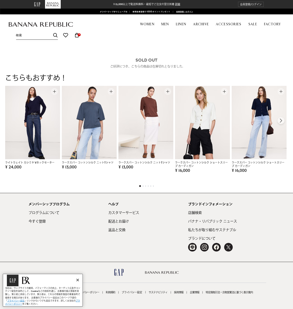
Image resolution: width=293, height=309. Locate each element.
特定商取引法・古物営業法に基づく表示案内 (229, 292)
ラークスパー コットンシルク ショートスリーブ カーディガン (201, 164)
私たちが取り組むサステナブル (212, 230)
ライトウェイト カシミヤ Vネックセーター (29, 162)
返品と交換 (116, 230)
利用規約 (110, 292)
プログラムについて (44, 213)
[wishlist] (65, 35)
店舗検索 (195, 213)
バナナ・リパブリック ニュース (212, 221)
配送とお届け (118, 221)
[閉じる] (77, 280)
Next (281, 120)
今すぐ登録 (37, 221)
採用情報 (178, 292)
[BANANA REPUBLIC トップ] (41, 24)
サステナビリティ (158, 292)
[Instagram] (204, 247)
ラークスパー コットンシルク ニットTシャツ (87, 162)
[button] (250, 4)
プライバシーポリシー (87, 292)
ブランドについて (202, 238)
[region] (43, 290)
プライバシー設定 (132, 292)
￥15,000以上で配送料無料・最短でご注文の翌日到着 (146, 4)
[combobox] (37, 35)
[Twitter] (228, 247)
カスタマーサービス (123, 213)
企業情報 (194, 292)
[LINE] (192, 247)
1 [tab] (140, 186)
